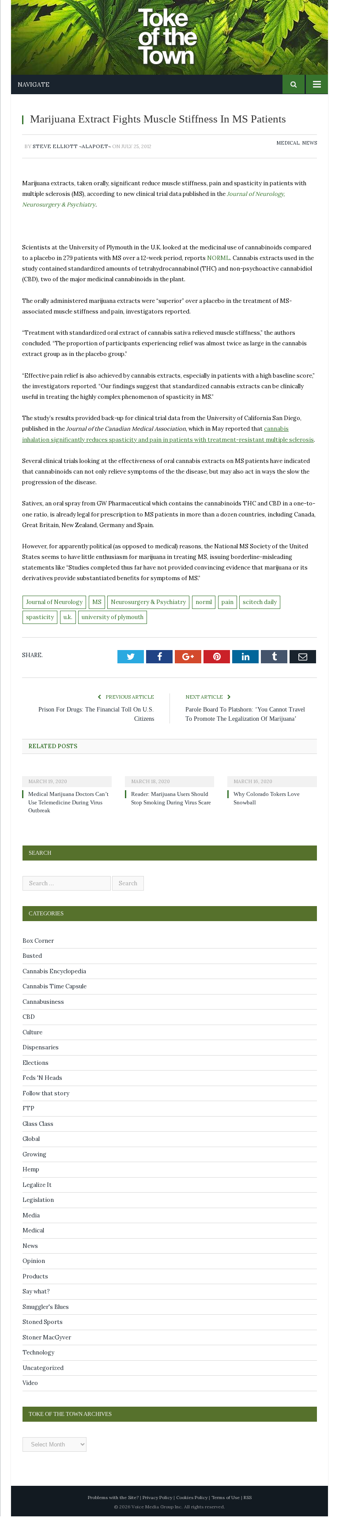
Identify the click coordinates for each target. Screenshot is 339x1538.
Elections (36, 1084)
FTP (28, 1130)
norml (204, 614)
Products (35, 1298)
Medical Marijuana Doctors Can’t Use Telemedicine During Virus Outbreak (68, 823)
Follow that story (46, 1115)
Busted (32, 977)
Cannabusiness (43, 1023)
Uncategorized (43, 1389)
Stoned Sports (43, 1343)
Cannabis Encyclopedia (54, 993)
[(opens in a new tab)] (67, 797)
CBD (29, 1038)
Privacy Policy (157, 1519)
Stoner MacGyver (47, 1359)
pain (228, 614)
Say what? (36, 1313)
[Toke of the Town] (178, 30)
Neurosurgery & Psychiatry (148, 614)
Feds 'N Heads (42, 1099)
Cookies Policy (191, 1519)
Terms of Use (225, 1519)
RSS (248, 1519)
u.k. (68, 629)
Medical (287, 155)
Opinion (34, 1282)
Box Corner (38, 962)
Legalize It (37, 1206)
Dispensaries (41, 1069)
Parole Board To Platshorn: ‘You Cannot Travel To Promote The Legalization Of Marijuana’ (241, 731)
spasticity (40, 629)
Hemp (31, 1191)
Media (31, 1237)
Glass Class (38, 1145)
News (309, 155)
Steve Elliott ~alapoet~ (72, 158)
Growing (34, 1176)
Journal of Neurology (54, 614)
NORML (218, 270)
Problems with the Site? (113, 1519)
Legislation (38, 1221)
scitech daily (260, 614)
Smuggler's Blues (46, 1328)
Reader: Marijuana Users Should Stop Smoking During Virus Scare (172, 823)
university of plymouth (112, 629)
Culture (32, 1054)
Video (30, 1404)
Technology (38, 1374)
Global (31, 1160)
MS (97, 614)
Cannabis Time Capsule (55, 1008)
